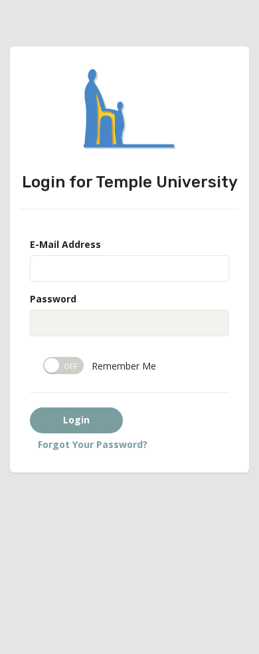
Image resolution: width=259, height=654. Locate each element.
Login (76, 419)
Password (53, 298)
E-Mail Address (65, 244)
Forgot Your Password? (92, 444)
